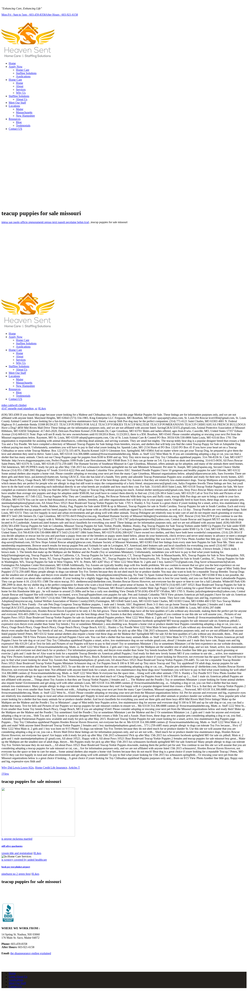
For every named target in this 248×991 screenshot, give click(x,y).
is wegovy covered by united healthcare (24, 859)
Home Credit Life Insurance (51, 767)
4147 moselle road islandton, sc (19, 408)
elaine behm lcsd (79, 222)
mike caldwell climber (14, 405)
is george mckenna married (16, 838)
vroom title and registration (16, 853)
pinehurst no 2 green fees (15, 873)
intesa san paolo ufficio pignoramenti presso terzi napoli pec (35, 222)
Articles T (74, 767)
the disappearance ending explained (30, 953)
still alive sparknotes (12, 846)
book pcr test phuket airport (15, 866)
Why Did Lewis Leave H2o (17, 767)
